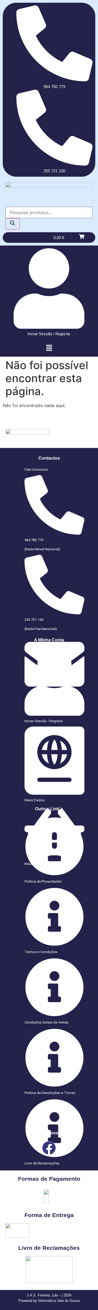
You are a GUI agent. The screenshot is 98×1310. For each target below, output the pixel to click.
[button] (49, 348)
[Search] (12, 224)
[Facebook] (49, 1148)
